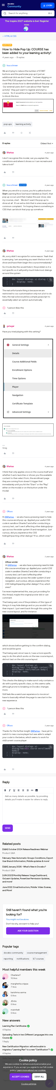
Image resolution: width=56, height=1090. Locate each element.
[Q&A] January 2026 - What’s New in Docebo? (24, 866)
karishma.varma (18, 992)
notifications (23, 959)
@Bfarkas (9, 517)
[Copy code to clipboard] (51, 280)
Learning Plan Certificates (14, 1026)
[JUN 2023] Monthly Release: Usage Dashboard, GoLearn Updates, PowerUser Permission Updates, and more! (26, 878)
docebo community (13, 953)
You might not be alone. (17, 919)
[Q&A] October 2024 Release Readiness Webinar (25, 849)
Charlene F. (16, 975)
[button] (3, 6)
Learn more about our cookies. (31, 1070)
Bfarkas (10, 152)
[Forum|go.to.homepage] (14, 5)
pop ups (8, 124)
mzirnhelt (15, 1010)
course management (37, 953)
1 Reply (5, 1041)
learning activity (23, 124)
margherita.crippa (19, 984)
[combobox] (28, 13)
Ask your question (28, 931)
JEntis (14, 1001)
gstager (10, 326)
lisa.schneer (12, 65)
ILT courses (38, 959)
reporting (8, 959)
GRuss (10, 511)
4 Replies (6, 1029)
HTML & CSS (10, 36)
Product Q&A (8, 853)
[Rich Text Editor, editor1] (28, 808)
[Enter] (4, 13)
